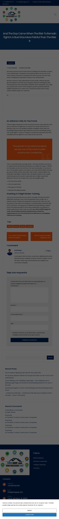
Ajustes (29, 510)
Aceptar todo (29, 515)
